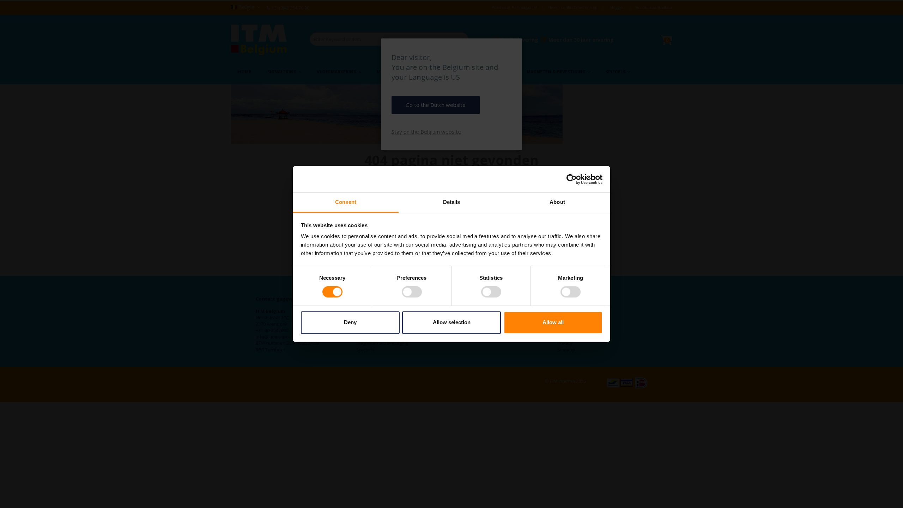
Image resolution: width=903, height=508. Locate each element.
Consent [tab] (345, 202)
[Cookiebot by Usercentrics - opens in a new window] (571, 179)
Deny (350, 322)
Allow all (553, 322)
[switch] (412, 292)
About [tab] (557, 202)
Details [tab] (451, 202)
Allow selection (452, 322)
